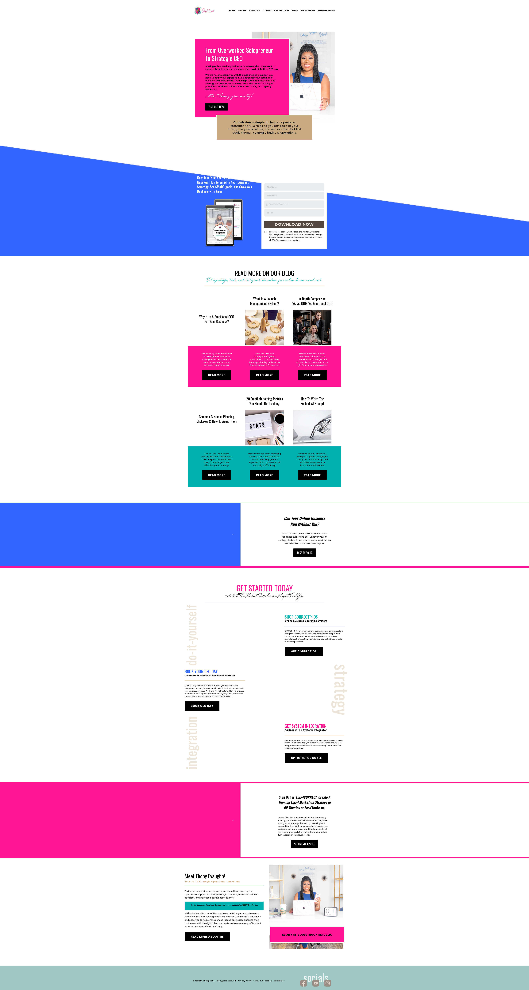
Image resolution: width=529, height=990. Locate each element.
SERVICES (254, 10)
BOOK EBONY (307, 10)
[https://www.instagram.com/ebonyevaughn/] (328, 983)
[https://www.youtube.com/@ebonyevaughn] (316, 983)
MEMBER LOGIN (326, 10)
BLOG (295, 10)
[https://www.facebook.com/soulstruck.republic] (304, 983)
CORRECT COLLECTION (276, 10)
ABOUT (242, 10)
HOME (232, 10)
